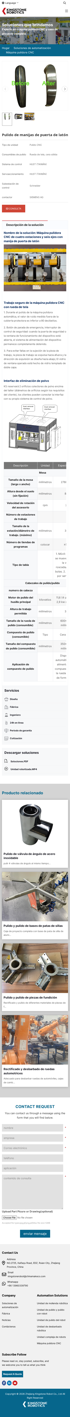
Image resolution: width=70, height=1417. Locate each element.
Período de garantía (21, 730)
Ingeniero (15, 714)
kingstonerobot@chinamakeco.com (26, 1276)
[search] (64, 2)
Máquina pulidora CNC (49, 1343)
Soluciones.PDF (19, 761)
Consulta (14, 208)
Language (10, 2)
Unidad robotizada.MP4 (24, 769)
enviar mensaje (35, 1234)
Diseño (14, 699)
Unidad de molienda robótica (52, 1303)
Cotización (16, 738)
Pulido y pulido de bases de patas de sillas (33, 925)
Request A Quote (12, 1374)
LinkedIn (9, 1383)
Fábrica (14, 706)
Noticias (6, 1320)
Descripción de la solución (25, 225)
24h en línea (16, 722)
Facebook (4, 1383)
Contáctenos (8, 1326)
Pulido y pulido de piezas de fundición (30, 997)
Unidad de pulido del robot (51, 1320)
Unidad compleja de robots (51, 1337)
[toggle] (66, 11)
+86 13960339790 (17, 1285)
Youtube (15, 1383)
